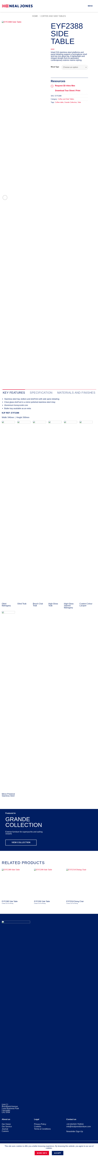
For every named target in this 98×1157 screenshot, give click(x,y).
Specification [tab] (41, 392)
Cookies (37, 1126)
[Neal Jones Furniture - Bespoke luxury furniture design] (17, 6)
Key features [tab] (14, 392)
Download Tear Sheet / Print (67, 91)
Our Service (7, 1126)
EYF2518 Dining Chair (75, 901)
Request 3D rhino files (65, 86)
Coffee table (59, 102)
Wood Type (55, 67)
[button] (88, 6)
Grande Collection (70, 102)
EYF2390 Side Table (42, 901)
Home (35, 16)
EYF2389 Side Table (10, 901)
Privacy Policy (40, 1124)
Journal (5, 1129)
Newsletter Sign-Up (74, 1131)
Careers (5, 1131)
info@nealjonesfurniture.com (78, 1126)
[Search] (95, 6)
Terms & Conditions (42, 1129)
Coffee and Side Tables (53, 16)
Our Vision (6, 1124)
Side (79, 102)
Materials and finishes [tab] (76, 392)
